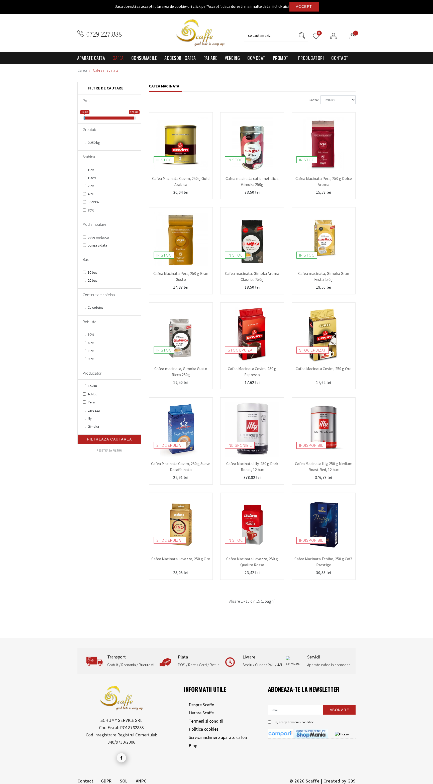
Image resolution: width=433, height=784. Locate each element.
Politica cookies (204, 729)
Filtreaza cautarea (109, 439)
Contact (340, 58)
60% (91, 343)
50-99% (93, 202)
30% (91, 334)
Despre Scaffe (201, 705)
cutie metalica (98, 237)
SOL (124, 781)
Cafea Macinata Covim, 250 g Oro (324, 368)
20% (91, 185)
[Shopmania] (311, 733)
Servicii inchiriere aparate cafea (218, 737)
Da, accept (294, 722)
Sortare (314, 100)
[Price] (342, 734)
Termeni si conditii (206, 721)
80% (91, 351)
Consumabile (144, 58)
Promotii (282, 58)
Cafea (118, 58)
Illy (90, 418)
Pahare (210, 58)
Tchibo (92, 394)
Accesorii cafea (180, 58)
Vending (232, 58)
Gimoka (93, 426)
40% (91, 194)
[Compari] (280, 733)
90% (91, 359)
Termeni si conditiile (301, 722)
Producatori (311, 58)
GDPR (106, 781)
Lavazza (94, 410)
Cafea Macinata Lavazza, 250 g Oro (180, 558)
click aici (281, 6)
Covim (92, 386)
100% (92, 177)
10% (91, 169)
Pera (91, 402)
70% (91, 210)
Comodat (256, 58)
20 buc (92, 280)
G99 (352, 781)
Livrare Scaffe (201, 713)
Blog (193, 745)
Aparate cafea (91, 58)
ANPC (141, 781)
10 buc (92, 272)
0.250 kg (94, 142)
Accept (304, 7)
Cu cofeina (95, 307)
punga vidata (97, 245)
